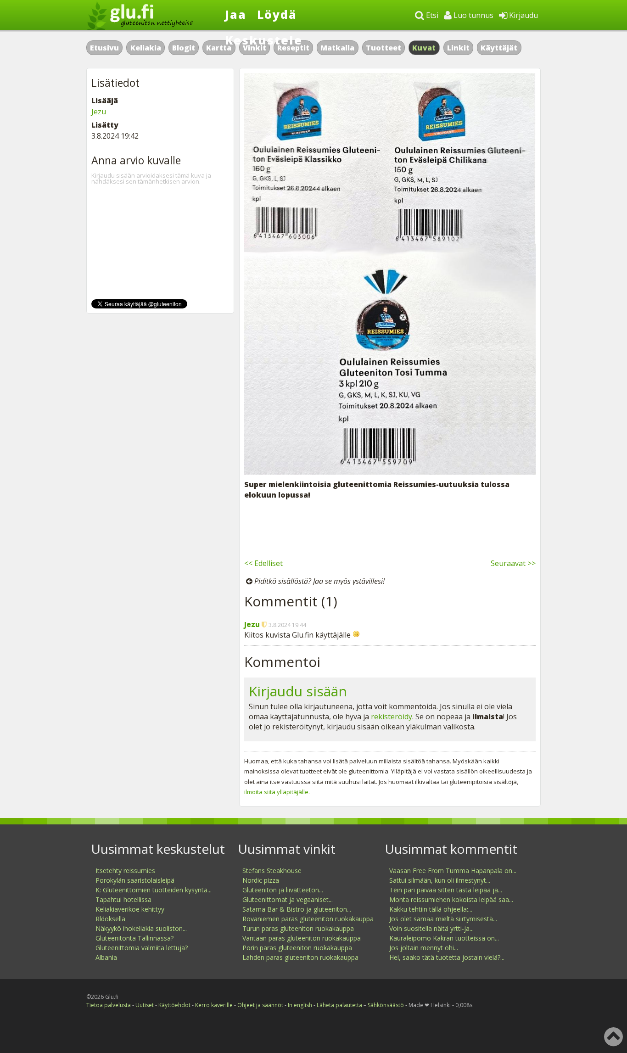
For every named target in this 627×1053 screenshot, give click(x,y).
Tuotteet (383, 48)
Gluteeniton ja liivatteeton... (282, 889)
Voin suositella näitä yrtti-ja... (431, 928)
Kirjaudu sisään (298, 691)
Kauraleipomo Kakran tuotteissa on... (444, 938)
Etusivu (104, 48)
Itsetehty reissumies (125, 870)
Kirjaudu (522, 15)
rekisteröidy (391, 716)
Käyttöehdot (174, 1005)
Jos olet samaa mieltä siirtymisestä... (443, 918)
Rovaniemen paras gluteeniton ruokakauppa (308, 918)
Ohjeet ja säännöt (260, 1005)
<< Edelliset (263, 563)
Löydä (277, 14)
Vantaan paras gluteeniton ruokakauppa (301, 938)
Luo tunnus (472, 15)
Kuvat (424, 48)
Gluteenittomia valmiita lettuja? (141, 947)
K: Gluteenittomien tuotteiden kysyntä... (153, 889)
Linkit (458, 48)
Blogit (183, 48)
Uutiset (144, 1005)
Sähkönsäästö (386, 1005)
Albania (106, 957)
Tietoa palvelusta (108, 1005)
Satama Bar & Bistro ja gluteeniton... (296, 909)
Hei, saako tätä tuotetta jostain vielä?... (446, 957)
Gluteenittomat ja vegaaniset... (287, 899)
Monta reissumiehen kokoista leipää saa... (451, 899)
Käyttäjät (499, 48)
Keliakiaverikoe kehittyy (129, 909)
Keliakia (145, 48)
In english (300, 1005)
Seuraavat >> (513, 563)
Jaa (235, 14)
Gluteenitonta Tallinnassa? (134, 938)
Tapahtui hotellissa (123, 899)
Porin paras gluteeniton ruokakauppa (297, 947)
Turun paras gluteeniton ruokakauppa (298, 928)
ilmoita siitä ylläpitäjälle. (277, 792)
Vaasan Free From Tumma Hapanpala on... (452, 870)
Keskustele (263, 40)
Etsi (431, 15)
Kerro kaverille (214, 1005)
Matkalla (337, 48)
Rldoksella (110, 918)
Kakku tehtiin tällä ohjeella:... (430, 909)
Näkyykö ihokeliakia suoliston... (141, 928)
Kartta (218, 48)
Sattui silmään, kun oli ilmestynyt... (439, 880)
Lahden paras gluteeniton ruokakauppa (300, 957)
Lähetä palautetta (339, 1005)
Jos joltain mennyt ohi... (423, 947)
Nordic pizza (260, 880)
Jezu (252, 624)
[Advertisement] (390, 527)
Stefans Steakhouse (272, 870)
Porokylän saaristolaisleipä (134, 880)
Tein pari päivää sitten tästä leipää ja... (445, 889)
